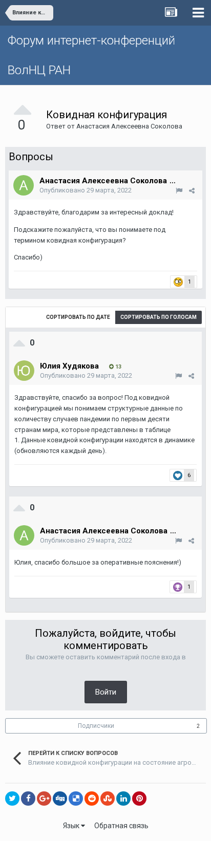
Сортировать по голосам (158, 317)
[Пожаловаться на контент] (179, 191)
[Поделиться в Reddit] (92, 798)
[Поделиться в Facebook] (28, 798)
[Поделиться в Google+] (44, 798)
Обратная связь (121, 826)
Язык (72, 826)
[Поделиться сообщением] (192, 191)
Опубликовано (85, 190)
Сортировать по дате (78, 317)
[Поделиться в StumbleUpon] (107, 798)
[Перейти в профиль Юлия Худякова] (24, 370)
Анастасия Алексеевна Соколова (129, 126)
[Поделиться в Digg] (60, 798)
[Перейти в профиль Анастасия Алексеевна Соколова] (23, 185)
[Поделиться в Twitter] (12, 798)
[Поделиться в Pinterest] (139, 798)
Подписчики (96, 725)
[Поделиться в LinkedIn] (123, 798)
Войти (105, 692)
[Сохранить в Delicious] (76, 798)
